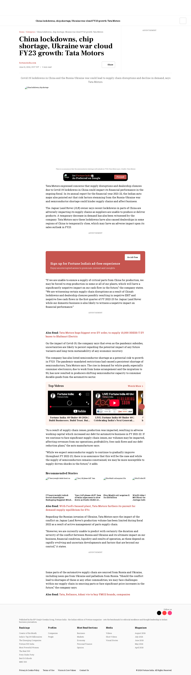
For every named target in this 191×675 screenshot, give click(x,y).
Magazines (141, 627)
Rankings (24, 627)
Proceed (120, 177)
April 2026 (139, 647)
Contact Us (84, 670)
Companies (53, 633)
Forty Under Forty (26, 654)
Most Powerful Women (29, 647)
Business (81, 633)
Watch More (134, 386)
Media (109, 627)
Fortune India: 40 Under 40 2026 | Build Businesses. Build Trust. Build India (69, 420)
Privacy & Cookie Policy (29, 670)
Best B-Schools (25, 658)
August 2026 (140, 633)
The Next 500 (24, 651)
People (50, 637)
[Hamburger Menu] (6, 21)
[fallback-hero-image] (59, 485)
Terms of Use (48, 670)
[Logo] (21, 21)
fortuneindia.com (27, 63)
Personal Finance (84, 644)
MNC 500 (23, 662)
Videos (109, 633)
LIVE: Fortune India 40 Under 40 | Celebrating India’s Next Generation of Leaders (114, 420)
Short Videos (111, 637)
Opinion (80, 647)
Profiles (52, 627)
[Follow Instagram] (170, 613)
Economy (81, 640)
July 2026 (139, 637)
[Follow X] (159, 613)
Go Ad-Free (132, 257)
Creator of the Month (28, 633)
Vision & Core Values (67, 670)
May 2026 (139, 644)
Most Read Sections (87, 627)
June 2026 (139, 640)
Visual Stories (112, 640)
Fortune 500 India (26, 644)
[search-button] (175, 20)
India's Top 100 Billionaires (30, 637)
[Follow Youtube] (164, 613)
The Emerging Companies (30, 640)
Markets (80, 637)
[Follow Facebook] (154, 613)
